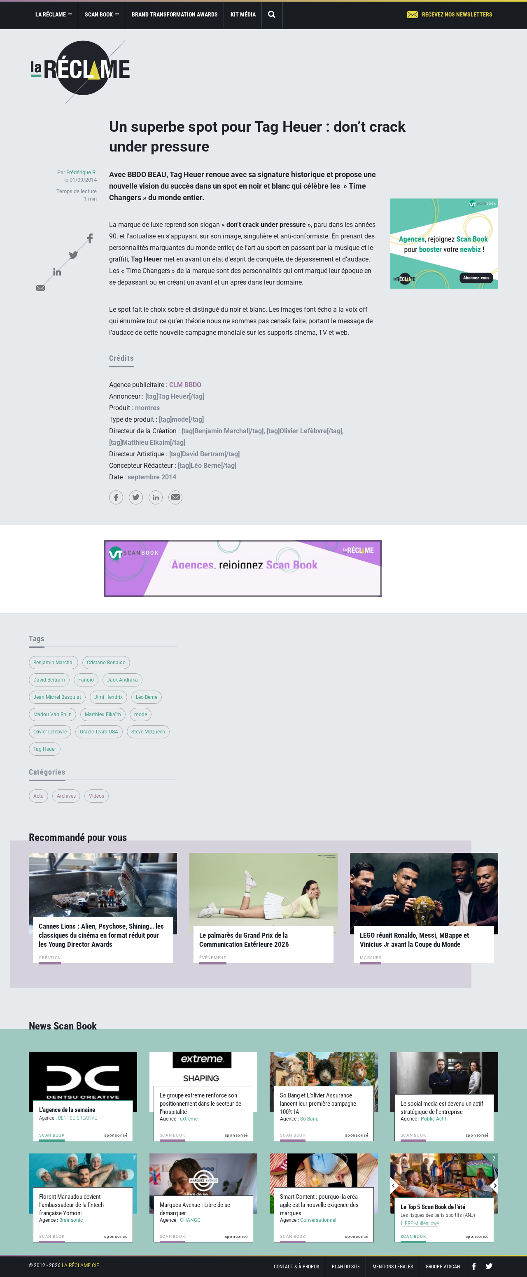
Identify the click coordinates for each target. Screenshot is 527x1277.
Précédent (394, 1186)
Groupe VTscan (443, 1267)
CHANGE (190, 1220)
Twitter (73, 255)
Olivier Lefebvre (50, 732)
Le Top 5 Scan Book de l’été (433, 1207)
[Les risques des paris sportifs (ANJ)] (444, 1183)
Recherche (272, 15)
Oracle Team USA (99, 732)
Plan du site (346, 1267)
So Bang (309, 1119)
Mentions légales (393, 1267)
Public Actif (433, 1119)
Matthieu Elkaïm (103, 714)
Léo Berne (146, 697)
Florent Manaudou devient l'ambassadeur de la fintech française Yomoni (71, 1205)
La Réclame (80, 72)
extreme (189, 1119)
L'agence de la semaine (67, 1110)
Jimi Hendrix (108, 697)
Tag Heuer (44, 749)
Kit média (243, 14)
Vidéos (96, 796)
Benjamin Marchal (53, 662)
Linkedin (57, 271)
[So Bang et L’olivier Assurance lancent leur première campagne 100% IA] (324, 1082)
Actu (38, 796)
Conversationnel (318, 1220)
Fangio (86, 680)
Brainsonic (71, 1220)
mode (140, 714)
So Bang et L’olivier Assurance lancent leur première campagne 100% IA (318, 1104)
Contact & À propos (296, 1267)
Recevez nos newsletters (457, 14)
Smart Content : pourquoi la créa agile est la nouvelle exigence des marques (319, 1205)
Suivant (493, 1186)
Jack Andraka (122, 680)
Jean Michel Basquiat (57, 697)
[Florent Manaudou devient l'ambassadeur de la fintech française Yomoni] (83, 1183)
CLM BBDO (185, 385)
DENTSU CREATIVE (77, 1118)
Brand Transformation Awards (175, 14)
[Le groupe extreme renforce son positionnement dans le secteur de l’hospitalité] (203, 1082)
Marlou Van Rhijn (52, 714)
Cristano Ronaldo (106, 662)
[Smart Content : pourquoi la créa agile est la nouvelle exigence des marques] (324, 1183)
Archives (66, 796)
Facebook (90, 238)
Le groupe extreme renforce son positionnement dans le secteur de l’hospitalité (200, 1104)
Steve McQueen (148, 732)
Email (40, 288)
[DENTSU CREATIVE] (83, 1082)
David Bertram (49, 680)
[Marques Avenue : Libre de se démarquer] (203, 1183)
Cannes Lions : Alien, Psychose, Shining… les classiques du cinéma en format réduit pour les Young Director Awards (101, 935)
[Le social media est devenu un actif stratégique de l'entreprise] (444, 1082)
